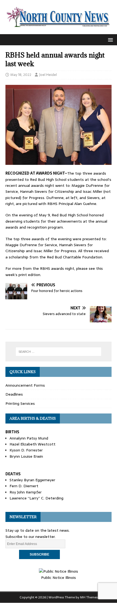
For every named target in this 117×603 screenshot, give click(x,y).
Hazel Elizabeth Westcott (33, 444)
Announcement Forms (25, 385)
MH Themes (89, 597)
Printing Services (20, 403)
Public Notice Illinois (58, 577)
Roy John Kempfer (26, 492)
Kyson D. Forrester (26, 450)
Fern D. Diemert (24, 486)
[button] (109, 39)
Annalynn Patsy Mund (29, 438)
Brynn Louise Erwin (26, 456)
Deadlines (14, 394)
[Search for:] (58, 351)
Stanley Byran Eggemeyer (32, 480)
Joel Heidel (48, 75)
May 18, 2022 (20, 75)
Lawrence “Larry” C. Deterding (36, 498)
